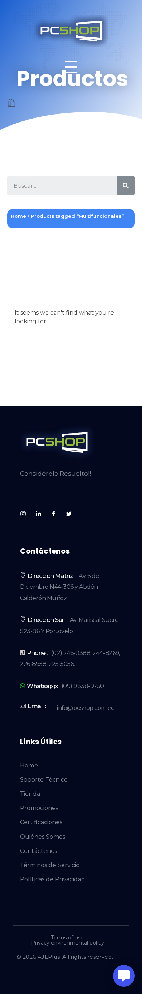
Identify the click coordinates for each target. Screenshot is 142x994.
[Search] (126, 185)
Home (18, 216)
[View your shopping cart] (11, 103)
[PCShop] (71, 31)
